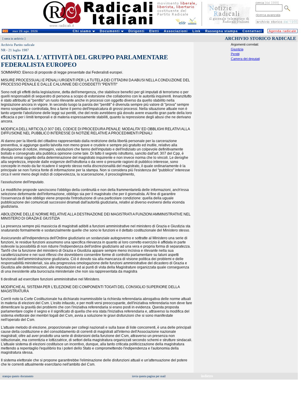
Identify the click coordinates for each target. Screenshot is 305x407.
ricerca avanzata (268, 15)
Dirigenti (136, 31)
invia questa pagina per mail (149, 376)
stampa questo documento (17, 376)
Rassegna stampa (221, 31)
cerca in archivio (14, 38)
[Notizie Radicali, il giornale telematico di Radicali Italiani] (229, 26)
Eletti (154, 31)
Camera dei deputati (245, 58)
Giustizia (237, 49)
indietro (207, 376)
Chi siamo (82, 31)
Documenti (110, 31)
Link (196, 31)
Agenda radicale (282, 31)
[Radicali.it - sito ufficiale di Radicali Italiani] (101, 27)
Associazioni (176, 31)
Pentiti (235, 54)
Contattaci (252, 31)
